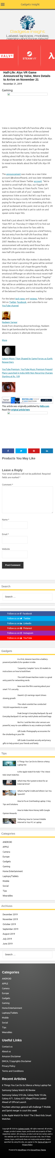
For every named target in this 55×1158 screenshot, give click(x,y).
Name (5, 519)
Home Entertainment (13, 871)
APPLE (6, 847)
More (4, 340)
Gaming (7, 90)
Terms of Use (43, 1142)
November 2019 (10, 919)
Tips (5, 891)
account (38, 181)
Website (6, 549)
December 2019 (10, 914)
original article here (20, 409)
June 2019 (8, 943)
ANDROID (7, 842)
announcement (13, 174)
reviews (33, 298)
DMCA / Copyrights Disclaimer (16, 1061)
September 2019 (10, 929)
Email (5, 534)
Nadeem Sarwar (9, 322)
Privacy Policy (8, 1066)
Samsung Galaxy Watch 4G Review (18, 1090)
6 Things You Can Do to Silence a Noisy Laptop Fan (26, 1085)
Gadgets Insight (30, 4)
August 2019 (9, 934)
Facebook (21, 302)
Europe (6, 856)
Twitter (12, 302)
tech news (20, 298)
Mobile (6, 881)
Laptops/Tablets (11, 876)
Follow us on (19, 613)
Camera (6, 852)
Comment (7, 484)
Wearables (8, 895)
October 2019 (9, 924)
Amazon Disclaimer (11, 1056)
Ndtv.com (44, 406)
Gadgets (7, 861)
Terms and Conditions (13, 1071)
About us (6, 1051)
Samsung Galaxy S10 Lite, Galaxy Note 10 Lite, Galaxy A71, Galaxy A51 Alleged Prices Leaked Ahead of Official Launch (24, 1098)
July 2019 (7, 939)
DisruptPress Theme (38, 1150)
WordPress (22, 1150)
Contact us (7, 1046)
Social (6, 886)
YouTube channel (10, 305)
